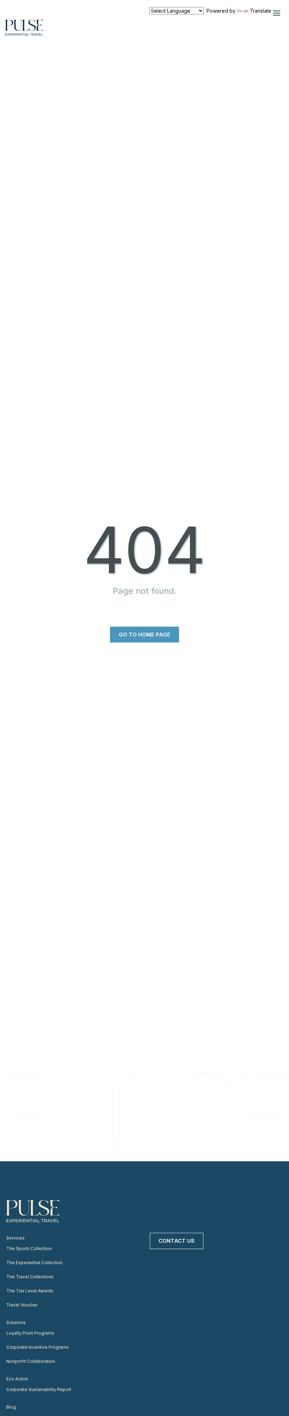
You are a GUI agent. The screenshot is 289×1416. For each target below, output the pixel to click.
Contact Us (177, 1240)
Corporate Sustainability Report (38, 1389)
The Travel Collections (30, 1276)
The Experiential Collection (34, 1262)
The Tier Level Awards (29, 1290)
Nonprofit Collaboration (30, 1361)
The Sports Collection (29, 1248)
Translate (260, 11)
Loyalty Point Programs (30, 1333)
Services (15, 1238)
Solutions (16, 1322)
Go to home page (144, 634)
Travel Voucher (21, 1305)
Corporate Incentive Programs (37, 1347)
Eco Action (17, 1378)
